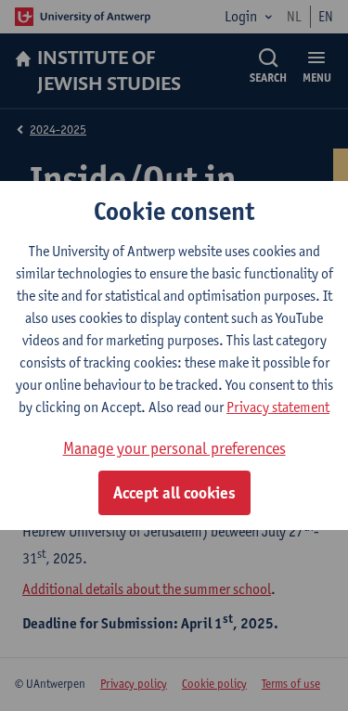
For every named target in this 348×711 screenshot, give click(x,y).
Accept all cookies (174, 493)
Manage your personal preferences (174, 448)
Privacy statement (277, 407)
